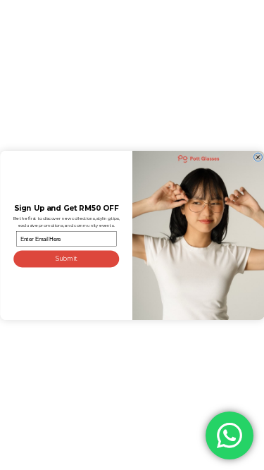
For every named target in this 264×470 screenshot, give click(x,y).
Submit (66, 258)
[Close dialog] (257, 157)
